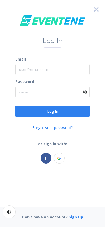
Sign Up (76, 216)
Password (24, 81)
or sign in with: (52, 143)
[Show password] (85, 92)
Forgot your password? (52, 127)
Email (20, 59)
